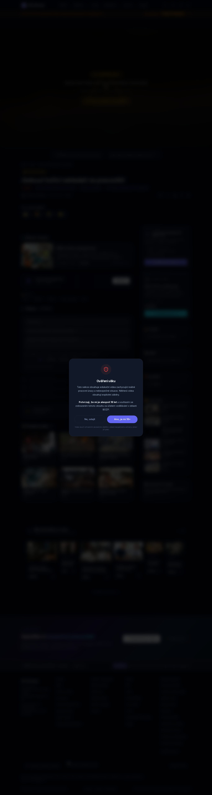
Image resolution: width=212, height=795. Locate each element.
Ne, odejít (89, 419)
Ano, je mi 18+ (122, 419)
